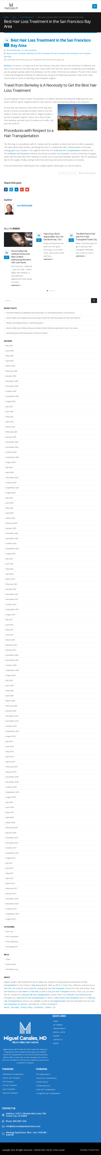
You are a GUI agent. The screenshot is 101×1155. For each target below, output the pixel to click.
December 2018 (12, 751)
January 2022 (11, 563)
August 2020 (11, 649)
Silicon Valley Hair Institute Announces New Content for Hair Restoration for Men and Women (43, 291)
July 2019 (9, 715)
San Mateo (23, 965)
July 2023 (9, 471)
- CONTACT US (57, 1013)
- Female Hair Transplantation (46, 1052)
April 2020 (10, 669)
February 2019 (11, 740)
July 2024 (9, 441)
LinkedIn (16, 189)
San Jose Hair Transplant (58, 965)
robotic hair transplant (68, 971)
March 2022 (10, 553)
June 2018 (10, 781)
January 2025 (11, 411)
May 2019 (9, 725)
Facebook (6, 189)
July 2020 (9, 654)
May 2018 (9, 786)
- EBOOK (55, 1017)
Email (27, 189)
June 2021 (10, 598)
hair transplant (72, 53)
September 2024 (12, 431)
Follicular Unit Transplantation (67, 150)
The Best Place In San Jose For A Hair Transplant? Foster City (54, 236)
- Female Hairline (42, 1056)
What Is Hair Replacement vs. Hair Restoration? (25, 297)
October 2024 (11, 426)
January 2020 (11, 685)
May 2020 (9, 664)
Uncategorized (12, 920)
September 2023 (12, 461)
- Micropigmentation (43, 1048)
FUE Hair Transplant (42, 53)
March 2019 (10, 735)
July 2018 (9, 776)
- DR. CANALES (57, 999)
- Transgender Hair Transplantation (48, 1067)
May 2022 (9, 542)
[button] (47, 264)
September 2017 (12, 827)
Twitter (11, 189)
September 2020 (12, 644)
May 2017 (9, 847)
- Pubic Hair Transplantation (45, 1063)
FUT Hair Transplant (58, 53)
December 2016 (12, 872)
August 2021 (11, 588)
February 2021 (11, 619)
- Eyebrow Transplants (10, 1067)
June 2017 (10, 842)
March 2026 (10, 340)
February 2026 (11, 345)
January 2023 (11, 502)
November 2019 (12, 695)
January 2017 (11, 867)
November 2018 (12, 756)
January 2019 (11, 745)
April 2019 (10, 730)
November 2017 (12, 816)
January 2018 (11, 806)
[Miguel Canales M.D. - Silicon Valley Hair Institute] (11, 6)
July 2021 (9, 593)
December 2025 (12, 355)
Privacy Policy (26, 981)
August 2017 (11, 832)
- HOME (55, 995)
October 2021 (11, 578)
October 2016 (11, 882)
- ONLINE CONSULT (59, 1002)
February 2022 (11, 558)
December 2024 (12, 416)
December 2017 (12, 811)
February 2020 (11, 679)
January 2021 (11, 624)
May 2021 (9, 603)
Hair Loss (9, 905)
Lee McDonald (14, 50)
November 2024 (12, 421)
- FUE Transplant (7, 1055)
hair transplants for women (15, 978)
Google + (22, 189)
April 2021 (10, 608)
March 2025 (10, 400)
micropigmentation (58, 975)
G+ (54, 981)
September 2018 (12, 766)
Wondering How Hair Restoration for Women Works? (27, 307)
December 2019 (12, 690)
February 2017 (11, 862)
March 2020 (10, 674)
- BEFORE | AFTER (58, 1006)
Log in (8, 933)
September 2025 (12, 370)
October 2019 (11, 700)
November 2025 (12, 360)
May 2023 (9, 482)
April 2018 (10, 791)
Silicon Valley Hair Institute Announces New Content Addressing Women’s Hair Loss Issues (42, 302)
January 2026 (11, 350)
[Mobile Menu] (94, 6)
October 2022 (11, 517)
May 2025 (9, 390)
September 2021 (12, 583)
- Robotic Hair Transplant (11, 1052)
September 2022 (12, 522)
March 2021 (10, 614)
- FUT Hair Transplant (9, 1059)
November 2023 (12, 451)
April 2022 (10, 548)
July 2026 (9, 319)
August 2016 (11, 893)
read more (15, 259)
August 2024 (11, 436)
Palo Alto (35, 965)
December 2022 (12, 507)
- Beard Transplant (8, 1063)
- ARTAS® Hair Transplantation (13, 1048)
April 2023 (10, 487)
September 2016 (12, 888)
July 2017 (9, 837)
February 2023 (11, 497)
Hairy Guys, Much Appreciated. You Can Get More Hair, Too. (21, 236)
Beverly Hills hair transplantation (36, 968)
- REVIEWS (55, 1010)
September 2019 (12, 705)
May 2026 (9, 329)
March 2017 (10, 857)
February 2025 (11, 406)
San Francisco (10, 965)
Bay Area (36, 959)
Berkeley (30, 53)
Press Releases (12, 915)
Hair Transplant (30, 50)
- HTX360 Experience (43, 1059)
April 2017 (10, 852)
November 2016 (12, 877)
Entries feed (11, 938)
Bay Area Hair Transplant (16, 53)
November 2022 (12, 512)
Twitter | (49, 981)
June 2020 (10, 659)
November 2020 (12, 634)
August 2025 (11, 375)
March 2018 (10, 796)
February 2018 (11, 801)
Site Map (15, 981)
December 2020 (12, 629)
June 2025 (10, 385)
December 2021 (12, 568)
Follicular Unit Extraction (18, 153)
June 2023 (10, 477)
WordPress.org (12, 943)
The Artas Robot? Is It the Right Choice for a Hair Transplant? (85, 236)
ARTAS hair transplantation (33, 971)
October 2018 (11, 761)
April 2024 (10, 446)
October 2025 (11, 365)
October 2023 (11, 456)
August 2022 (11, 527)
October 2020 (11, 639)
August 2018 (11, 771)
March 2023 (10, 492)
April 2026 (10, 334)
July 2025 (9, 380)
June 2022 (10, 537)
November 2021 (12, 573)
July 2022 (9, 532)
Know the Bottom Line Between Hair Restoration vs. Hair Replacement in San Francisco (40, 286)
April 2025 (10, 395)
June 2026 (10, 324)
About (6, 981)
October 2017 (11, 822)
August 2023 (11, 466)
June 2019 (10, 720)
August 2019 (11, 710)
